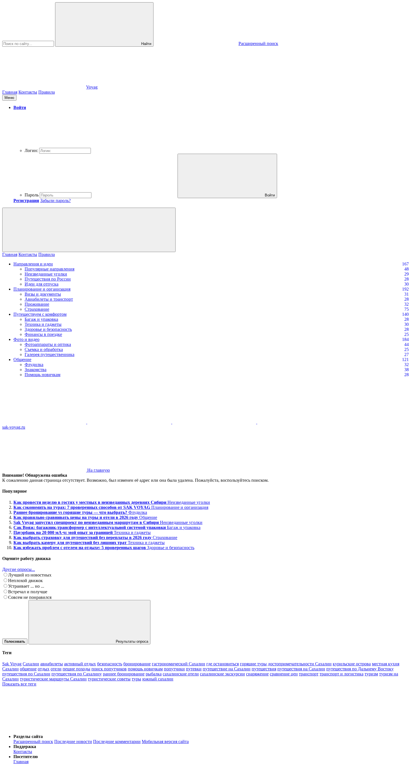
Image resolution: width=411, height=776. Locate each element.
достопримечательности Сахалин (300, 663)
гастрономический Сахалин (178, 663)
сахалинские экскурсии (222, 673)
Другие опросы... (18, 569)
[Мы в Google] (299, 422)
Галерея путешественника (49, 354)
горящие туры (253, 663)
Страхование (37, 309)
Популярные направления (49, 269)
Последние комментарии (117, 741)
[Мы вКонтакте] (44, 422)
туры (136, 679)
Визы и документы (43, 294)
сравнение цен (284, 673)
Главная (9, 92)
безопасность (109, 663)
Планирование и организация (41, 289)
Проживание (37, 304)
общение (28, 668)
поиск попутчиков (109, 668)
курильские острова (352, 663)
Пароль (32, 195)
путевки (194, 668)
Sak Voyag (12, 663)
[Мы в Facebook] (214, 422)
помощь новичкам (145, 668)
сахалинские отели (181, 673)
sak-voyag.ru (13, 427)
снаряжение (257, 673)
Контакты (27, 92)
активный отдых (80, 663)
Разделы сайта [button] (28, 736)
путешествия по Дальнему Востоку (360, 668)
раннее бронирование (124, 673)
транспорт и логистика (341, 673)
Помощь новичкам (42, 374)
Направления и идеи (33, 264)
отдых (43, 668)
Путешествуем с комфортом (40, 314)
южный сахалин (157, 679)
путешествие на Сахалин (227, 668)
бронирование (137, 663)
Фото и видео (26, 339)
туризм (371, 673)
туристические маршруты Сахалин (53, 679)
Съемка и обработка (44, 349)
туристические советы (109, 679)
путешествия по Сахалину (76, 673)
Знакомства (35, 369)
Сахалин (31, 663)
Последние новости (73, 741)
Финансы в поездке (43, 334)
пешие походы (76, 668)
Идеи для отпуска (41, 284)
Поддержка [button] (24, 746)
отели (56, 668)
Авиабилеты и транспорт (49, 299)
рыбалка (154, 673)
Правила (46, 92)
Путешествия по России (48, 279)
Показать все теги (19, 684)
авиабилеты (51, 663)
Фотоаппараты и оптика (48, 344)
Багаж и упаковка (41, 319)
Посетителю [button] (25, 756)
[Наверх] (44, 727)
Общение (22, 359)
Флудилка (34, 364)
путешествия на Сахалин (301, 668)
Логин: (31, 150)
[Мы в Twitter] (129, 422)
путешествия (264, 668)
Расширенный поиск (33, 741)
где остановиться (222, 663)
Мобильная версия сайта (165, 741)
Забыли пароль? (55, 200)
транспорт (308, 673)
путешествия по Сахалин (26, 673)
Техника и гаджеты (43, 324)
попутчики (174, 668)
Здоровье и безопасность (48, 329)
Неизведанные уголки (46, 274)
